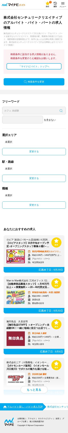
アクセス (31, 419)
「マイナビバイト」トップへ (34, 66)
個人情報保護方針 (37, 421)
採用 (57, 419)
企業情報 (21, 419)
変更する (34, 151)
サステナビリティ (45, 419)
